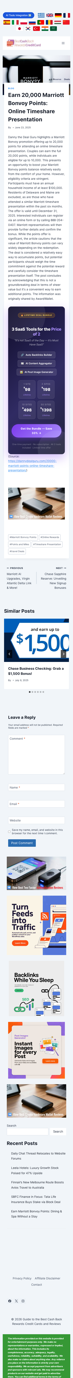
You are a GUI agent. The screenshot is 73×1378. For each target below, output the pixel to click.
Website (15, 820)
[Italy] (15, 22)
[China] (66, 22)
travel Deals (17, 551)
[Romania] (49, 22)
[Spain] (6, 22)
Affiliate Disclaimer (47, 1278)
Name (15, 787)
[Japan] (19, 28)
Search (11, 1125)
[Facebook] (10, 1301)
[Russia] (32, 22)
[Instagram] (23, 1301)
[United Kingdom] (49, 15)
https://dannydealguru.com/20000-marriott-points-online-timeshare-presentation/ (32, 465)
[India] (45, 28)
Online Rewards (50, 537)
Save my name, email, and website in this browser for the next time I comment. (37, 831)
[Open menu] (63, 43)
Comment (17, 738)
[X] (16, 1301)
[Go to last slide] (9, 654)
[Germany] (58, 15)
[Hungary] (57, 22)
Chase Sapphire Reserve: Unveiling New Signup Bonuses (53, 578)
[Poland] (23, 22)
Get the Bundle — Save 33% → (36, 431)
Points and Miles (19, 544)
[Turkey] (36, 28)
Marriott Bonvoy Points (23, 537)
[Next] (63, 654)
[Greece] (41, 15)
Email (14, 804)
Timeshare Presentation (47, 544)
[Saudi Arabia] (53, 28)
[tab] (30, 692)
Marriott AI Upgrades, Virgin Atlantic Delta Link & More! (19, 578)
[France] (66, 15)
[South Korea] (28, 28)
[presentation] (36, 640)
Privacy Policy (22, 1278)
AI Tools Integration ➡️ (18, 15)
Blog (11, 88)
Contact (36, 1284)
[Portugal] (40, 22)
